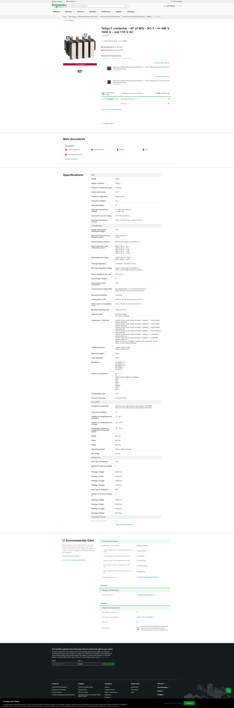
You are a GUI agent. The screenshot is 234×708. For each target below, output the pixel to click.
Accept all (189, 703)
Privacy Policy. (105, 657)
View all (69, 20)
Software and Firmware (59, 689)
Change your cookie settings (173, 703)
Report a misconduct (111, 692)
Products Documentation (59, 687)
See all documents (71, 159)
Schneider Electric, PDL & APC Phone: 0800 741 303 (89, 695)
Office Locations (83, 692)
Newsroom (108, 695)
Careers (107, 687)
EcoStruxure (134, 687)
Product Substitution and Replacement (63, 695)
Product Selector (57, 692)
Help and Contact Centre (85, 687)
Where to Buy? (82, 689)
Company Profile (110, 689)
